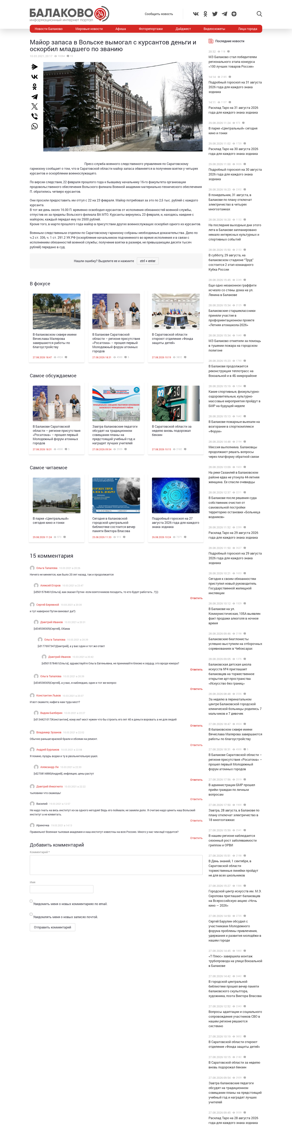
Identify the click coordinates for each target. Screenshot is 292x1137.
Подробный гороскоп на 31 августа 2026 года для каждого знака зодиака (235, 87)
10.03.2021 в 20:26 (69, 568)
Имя (32, 882)
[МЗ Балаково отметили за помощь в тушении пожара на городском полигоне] (244, 335)
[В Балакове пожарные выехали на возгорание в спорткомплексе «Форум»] (244, 416)
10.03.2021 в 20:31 (75, 622)
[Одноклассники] (36, 86)
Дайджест (183, 29)
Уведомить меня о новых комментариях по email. (70, 904)
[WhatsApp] (36, 126)
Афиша (120, 29)
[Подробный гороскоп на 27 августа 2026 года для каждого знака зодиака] (176, 495)
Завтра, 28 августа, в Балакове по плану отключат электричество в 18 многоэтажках (234, 815)
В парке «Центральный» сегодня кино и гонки (51, 520)
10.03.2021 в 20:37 (73, 695)
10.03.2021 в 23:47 (72, 585)
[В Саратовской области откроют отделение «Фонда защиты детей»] (176, 311)
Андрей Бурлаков (47, 749)
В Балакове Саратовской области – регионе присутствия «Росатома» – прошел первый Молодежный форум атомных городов (116, 342)
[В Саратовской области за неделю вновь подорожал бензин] (176, 403)
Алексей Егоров (50, 585)
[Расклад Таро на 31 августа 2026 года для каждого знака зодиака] (229, 102)
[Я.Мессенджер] (36, 67)
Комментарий (40, 852)
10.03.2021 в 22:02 (73, 732)
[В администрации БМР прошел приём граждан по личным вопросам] (244, 779)
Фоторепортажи (151, 29)
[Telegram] (36, 96)
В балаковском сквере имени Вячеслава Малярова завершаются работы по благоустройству (54, 340)
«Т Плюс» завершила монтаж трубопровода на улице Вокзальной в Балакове (235, 961)
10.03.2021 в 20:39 (77, 639)
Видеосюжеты (214, 29)
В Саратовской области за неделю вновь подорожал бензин (171, 430)
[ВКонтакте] (36, 76)
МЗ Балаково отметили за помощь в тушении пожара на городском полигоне (235, 345)
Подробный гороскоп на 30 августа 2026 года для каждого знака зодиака (235, 174)
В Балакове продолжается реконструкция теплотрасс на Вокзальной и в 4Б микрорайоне (233, 371)
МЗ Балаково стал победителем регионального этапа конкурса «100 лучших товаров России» (233, 61)
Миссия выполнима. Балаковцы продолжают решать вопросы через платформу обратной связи (234, 452)
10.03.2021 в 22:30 (70, 767)
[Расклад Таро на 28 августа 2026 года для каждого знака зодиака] (244, 1112)
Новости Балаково (49, 29)
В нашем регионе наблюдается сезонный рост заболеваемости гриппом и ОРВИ (233, 840)
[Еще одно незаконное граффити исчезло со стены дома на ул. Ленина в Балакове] (244, 280)
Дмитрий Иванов (51, 622)
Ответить (196, 598)
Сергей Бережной (47, 604)
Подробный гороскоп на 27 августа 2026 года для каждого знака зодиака (175, 522)
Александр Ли (49, 767)
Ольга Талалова (46, 568)
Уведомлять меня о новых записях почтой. (65, 917)
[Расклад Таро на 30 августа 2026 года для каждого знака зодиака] (244, 143)
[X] (36, 106)
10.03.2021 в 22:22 (75, 786)
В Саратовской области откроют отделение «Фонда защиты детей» (172, 338)
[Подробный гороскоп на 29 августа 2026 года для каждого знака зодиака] (244, 548)
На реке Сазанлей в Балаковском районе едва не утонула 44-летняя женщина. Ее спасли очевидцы (234, 477)
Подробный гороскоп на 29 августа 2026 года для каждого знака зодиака (235, 558)
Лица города (247, 29)
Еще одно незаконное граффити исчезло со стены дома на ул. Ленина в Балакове (232, 290)
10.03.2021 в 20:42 (83, 656)
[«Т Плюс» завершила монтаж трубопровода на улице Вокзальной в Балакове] (244, 951)
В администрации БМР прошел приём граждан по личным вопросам (232, 789)
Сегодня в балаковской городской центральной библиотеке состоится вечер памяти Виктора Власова (113, 524)
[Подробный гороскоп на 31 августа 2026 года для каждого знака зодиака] (229, 77)
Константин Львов (48, 695)
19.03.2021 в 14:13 (61, 825)
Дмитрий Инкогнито (49, 786)
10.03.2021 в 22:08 (71, 749)
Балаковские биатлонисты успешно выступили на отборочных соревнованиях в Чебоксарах (235, 643)
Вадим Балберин (51, 713)
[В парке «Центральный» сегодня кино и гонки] (56, 495)
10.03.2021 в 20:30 (71, 604)
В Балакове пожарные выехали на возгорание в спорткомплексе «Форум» (234, 426)
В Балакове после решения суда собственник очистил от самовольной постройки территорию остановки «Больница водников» (234, 507)
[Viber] (36, 116)
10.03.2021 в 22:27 (74, 713)
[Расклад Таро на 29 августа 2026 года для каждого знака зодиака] (244, 527)
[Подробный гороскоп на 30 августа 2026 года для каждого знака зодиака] (244, 164)
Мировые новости (89, 29)
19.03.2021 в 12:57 (59, 803)
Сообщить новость (159, 14)
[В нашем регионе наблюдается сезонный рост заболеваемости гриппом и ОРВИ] (244, 830)
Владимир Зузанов (48, 732)
